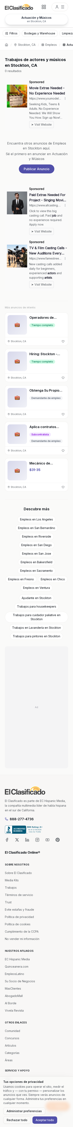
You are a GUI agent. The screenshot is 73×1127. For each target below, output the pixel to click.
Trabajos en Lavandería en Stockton (36, 627)
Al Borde (10, 1003)
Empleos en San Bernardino (36, 528)
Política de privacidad (19, 917)
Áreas (9, 1060)
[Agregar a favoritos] (63, 341)
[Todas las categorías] (43, 6)
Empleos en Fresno (21, 579)
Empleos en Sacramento (36, 570)
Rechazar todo (17, 1120)
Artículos (10, 1045)
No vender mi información (22, 939)
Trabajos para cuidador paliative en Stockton (36, 617)
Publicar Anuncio (36, 169)
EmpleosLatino (14, 974)
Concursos (12, 1038)
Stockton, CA (26, 44)
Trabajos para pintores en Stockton (36, 636)
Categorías (12, 1053)
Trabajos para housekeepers (36, 606)
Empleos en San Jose (36, 553)
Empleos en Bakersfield (36, 562)
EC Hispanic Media (17, 959)
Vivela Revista (14, 1010)
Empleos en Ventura (36, 587)
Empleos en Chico (53, 579)
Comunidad (12, 1031)
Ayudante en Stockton (36, 598)
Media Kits (12, 880)
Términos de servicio (19, 895)
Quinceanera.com (16, 966)
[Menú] (60, 7)
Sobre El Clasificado (18, 873)
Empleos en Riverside (36, 536)
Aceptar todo (45, 1120)
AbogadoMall (14, 996)
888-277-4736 (22, 819)
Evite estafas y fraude (19, 909)
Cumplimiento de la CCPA (22, 931)
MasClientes (13, 988)
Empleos (51, 44)
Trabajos (11, 887)
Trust (8, 902)
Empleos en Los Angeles (36, 519)
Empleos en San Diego (36, 545)
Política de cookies (17, 924)
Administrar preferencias (24, 1111)
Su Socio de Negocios (20, 981)
